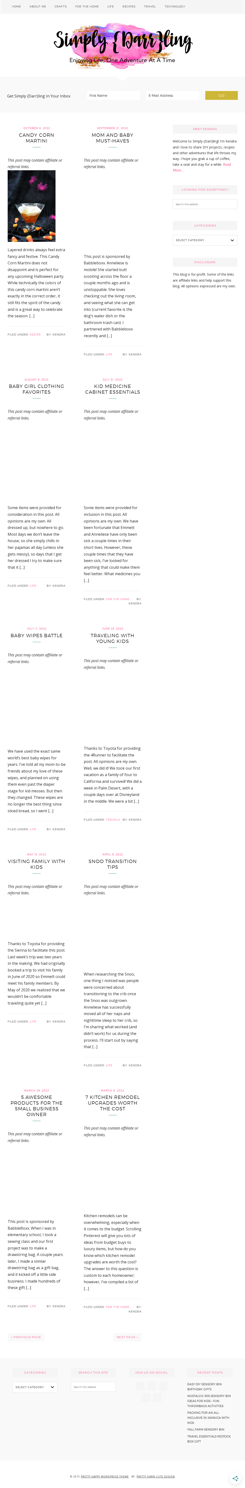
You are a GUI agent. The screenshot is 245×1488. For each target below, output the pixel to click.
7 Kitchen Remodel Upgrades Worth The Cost (112, 1103)
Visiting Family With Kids (36, 864)
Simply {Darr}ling (122, 45)
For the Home (117, 599)
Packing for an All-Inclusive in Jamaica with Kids (208, 1417)
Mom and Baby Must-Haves (113, 138)
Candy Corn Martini (36, 138)
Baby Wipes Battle (37, 635)
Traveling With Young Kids (112, 638)
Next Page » (127, 1337)
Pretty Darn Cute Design (156, 1476)
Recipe (35, 334)
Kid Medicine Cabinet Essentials (112, 389)
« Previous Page (26, 1337)
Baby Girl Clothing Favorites (36, 389)
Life (109, 354)
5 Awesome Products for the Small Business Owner (37, 1105)
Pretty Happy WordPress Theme (105, 1476)
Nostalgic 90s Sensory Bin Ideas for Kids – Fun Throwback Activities (209, 1401)
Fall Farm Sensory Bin (205, 1429)
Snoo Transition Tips (113, 864)
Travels (113, 819)
